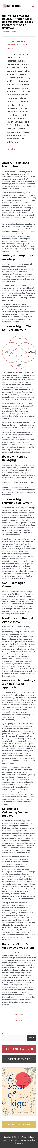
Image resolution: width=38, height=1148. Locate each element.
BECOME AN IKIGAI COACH (19, 1048)
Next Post (19, 1020)
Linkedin (10, 149)
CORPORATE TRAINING (19, 1059)
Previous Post (19, 1014)
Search (5, 1033)
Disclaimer (19, 1143)
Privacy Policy (13, 1140)
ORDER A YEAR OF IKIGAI (19, 1124)
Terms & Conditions (27, 1140)
